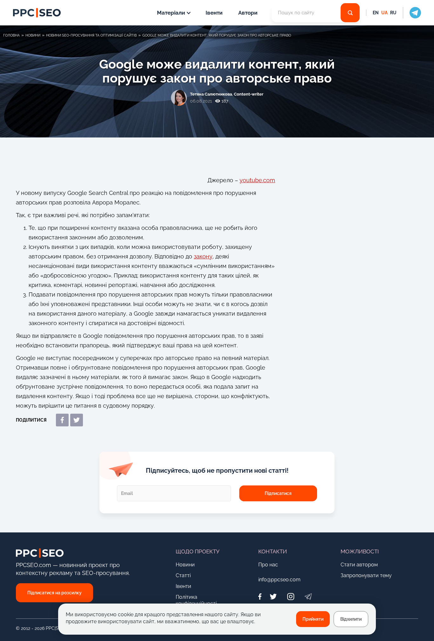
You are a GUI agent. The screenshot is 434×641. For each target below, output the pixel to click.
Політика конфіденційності (196, 600)
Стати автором (359, 565)
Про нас (268, 565)
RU (393, 12)
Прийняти (312, 619)
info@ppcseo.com (279, 580)
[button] (173, 12)
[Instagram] (291, 596)
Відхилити (351, 619)
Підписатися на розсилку (54, 592)
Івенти (214, 13)
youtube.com (257, 180)
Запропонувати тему (366, 575)
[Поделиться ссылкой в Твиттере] (76, 420)
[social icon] (412, 12)
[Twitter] (273, 596)
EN (376, 12)
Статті (183, 575)
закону (203, 256)
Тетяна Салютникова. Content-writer (226, 94)
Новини (185, 565)
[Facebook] (261, 596)
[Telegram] (308, 596)
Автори (247, 13)
